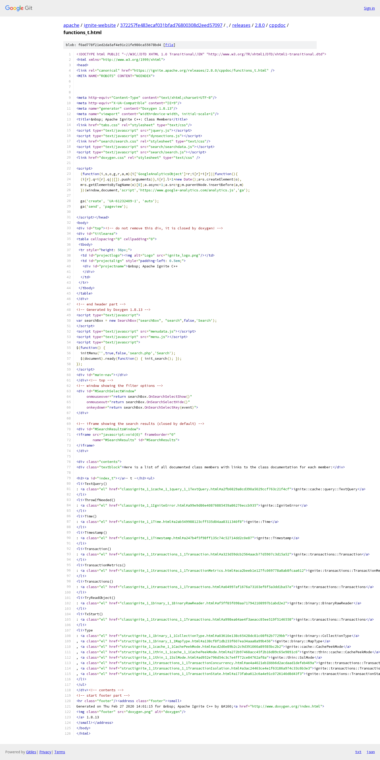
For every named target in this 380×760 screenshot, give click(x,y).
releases (241, 25)
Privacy (45, 751)
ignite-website (100, 25)
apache (71, 25)
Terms (59, 751)
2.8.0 (260, 25)
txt (358, 751)
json (371, 751)
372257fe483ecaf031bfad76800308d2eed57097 (171, 25)
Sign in (369, 8)
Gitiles (31, 751)
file (169, 45)
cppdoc (277, 25)
